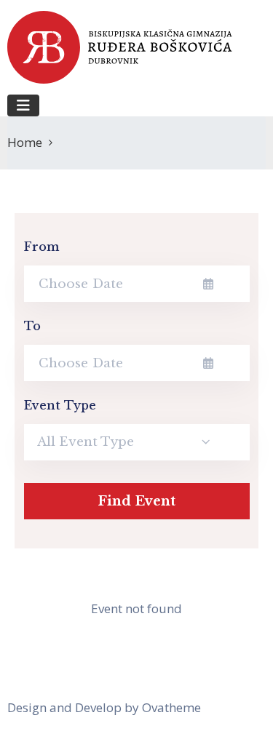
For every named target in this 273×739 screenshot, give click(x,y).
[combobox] (137, 442)
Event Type (60, 405)
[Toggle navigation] (23, 105)
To (32, 326)
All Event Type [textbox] (86, 442)
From (42, 246)
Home (24, 142)
